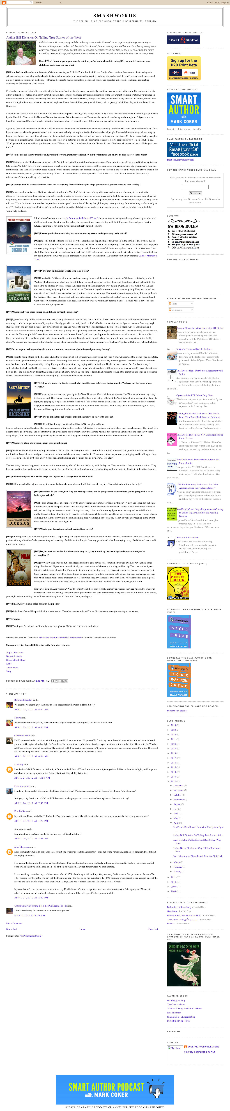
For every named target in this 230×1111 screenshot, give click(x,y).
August (177, 804)
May (176, 818)
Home (82, 928)
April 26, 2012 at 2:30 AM (31, 838)
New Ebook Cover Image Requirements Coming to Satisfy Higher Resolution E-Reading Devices (199, 513)
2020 (173, 743)
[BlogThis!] (56, 681)
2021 (173, 739)
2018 (173, 753)
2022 (173, 734)
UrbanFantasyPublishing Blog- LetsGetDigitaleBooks (40, 905)
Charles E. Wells (22, 735)
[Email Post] (48, 681)
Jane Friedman (174, 1012)
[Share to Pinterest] (66, 681)
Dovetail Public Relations (203, 1047)
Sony (8, 671)
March (177, 862)
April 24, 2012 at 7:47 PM (31, 803)
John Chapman (21, 846)
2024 (173, 725)
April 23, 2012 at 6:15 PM (31, 727)
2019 (173, 748)
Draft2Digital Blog (176, 1000)
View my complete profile (199, 1052)
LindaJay (18, 764)
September (179, 799)
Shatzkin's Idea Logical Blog (181, 1016)
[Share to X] (59, 681)
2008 (173, 891)
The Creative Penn (176, 1004)
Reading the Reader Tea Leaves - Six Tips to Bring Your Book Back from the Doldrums (198, 415)
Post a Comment (14, 923)
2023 (173, 729)
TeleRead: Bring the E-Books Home (184, 1008)
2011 (173, 877)
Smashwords (12, 667)
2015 (173, 767)
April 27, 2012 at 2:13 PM (31, 897)
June (176, 813)
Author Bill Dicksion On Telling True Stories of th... (198, 835)
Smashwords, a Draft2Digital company (130, 21)
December (179, 785)
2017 (173, 758)
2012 (173, 781)
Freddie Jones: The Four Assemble (183, 915)
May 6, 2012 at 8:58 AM (29, 915)
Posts (174, 303)
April (176, 822)
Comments (176, 309)
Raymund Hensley (23, 699)
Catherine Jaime (22, 786)
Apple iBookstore (15, 652)
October (178, 794)
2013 (173, 776)
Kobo (9, 663)
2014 (173, 772)
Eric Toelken (20, 811)
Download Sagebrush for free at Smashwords (60, 637)
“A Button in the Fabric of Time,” (82, 218)
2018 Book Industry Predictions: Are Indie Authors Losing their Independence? (197, 486)
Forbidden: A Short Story (179, 907)
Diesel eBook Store (15, 659)
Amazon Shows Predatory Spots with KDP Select (200, 328)
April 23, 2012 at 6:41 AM (31, 709)
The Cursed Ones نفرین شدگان (182, 919)
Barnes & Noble (14, 656)
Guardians (172, 911)
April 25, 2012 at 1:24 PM (31, 820)
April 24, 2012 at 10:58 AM (32, 777)
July (176, 808)
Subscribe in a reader (177, 710)
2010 (173, 882)
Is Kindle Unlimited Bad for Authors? (194, 349)
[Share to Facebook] (63, 681)
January (178, 871)
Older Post (153, 928)
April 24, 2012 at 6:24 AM (31, 756)
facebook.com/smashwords (180, 159)
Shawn (17, 717)
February (178, 866)
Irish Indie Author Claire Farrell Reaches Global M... (198, 856)
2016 (173, 762)
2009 (173, 886)
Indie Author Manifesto (187, 537)
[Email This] (52, 681)
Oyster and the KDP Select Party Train (194, 395)
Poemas (170, 923)
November (179, 790)
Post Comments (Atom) (31, 935)
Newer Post (11, 928)
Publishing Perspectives (178, 1020)
